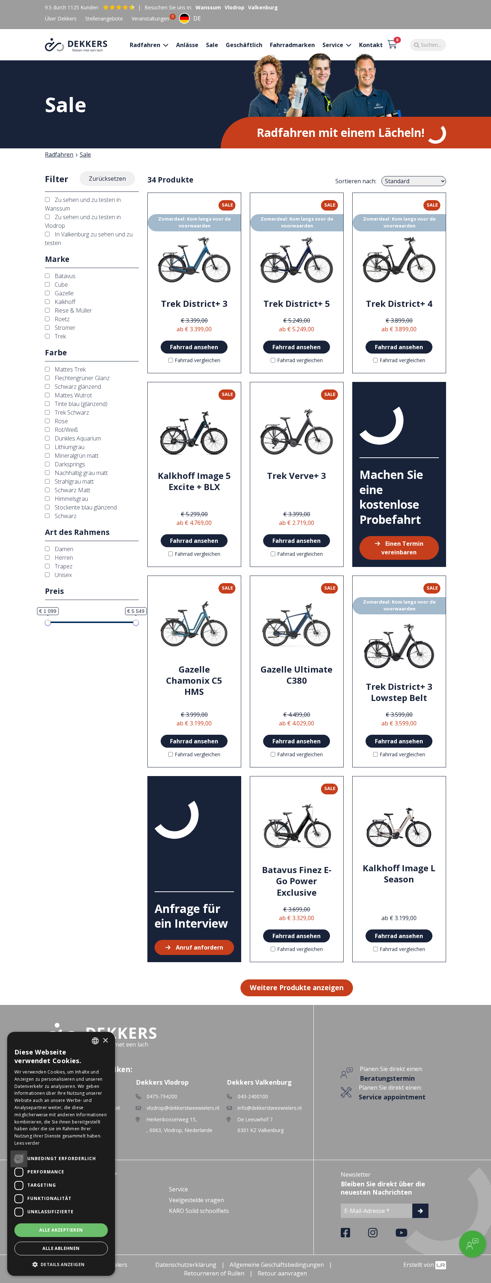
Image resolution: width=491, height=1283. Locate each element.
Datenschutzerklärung (185, 1265)
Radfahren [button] (146, 45)
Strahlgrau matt (73, 481)
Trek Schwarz (71, 412)
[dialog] (61, 1154)
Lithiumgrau (68, 447)
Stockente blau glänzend (85, 507)
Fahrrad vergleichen (197, 360)
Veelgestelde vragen (196, 1200)
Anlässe (187, 45)
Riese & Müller (72, 310)
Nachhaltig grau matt (80, 473)
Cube (60, 285)
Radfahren (59, 154)
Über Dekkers (61, 18)
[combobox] (190, 18)
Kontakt (371, 45)
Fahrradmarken (292, 45)
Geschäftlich (244, 45)
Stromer (64, 328)
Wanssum (208, 7)
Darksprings (69, 464)
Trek (59, 336)
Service (178, 1189)
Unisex (62, 575)
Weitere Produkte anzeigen (297, 987)
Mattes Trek (69, 369)
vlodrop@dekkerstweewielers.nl (183, 1107)
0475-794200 (162, 1096)
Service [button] (333, 45)
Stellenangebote (104, 18)
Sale (212, 45)
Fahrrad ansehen (194, 347)
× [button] (105, 1040)
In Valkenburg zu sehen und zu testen (89, 238)
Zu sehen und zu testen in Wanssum (83, 204)
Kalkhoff (64, 302)
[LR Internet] (440, 1265)
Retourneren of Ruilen (214, 1273)
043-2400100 (253, 1096)
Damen (63, 549)
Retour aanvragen (282, 1273)
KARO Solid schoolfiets (199, 1211)
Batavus (64, 276)
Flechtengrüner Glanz (81, 378)
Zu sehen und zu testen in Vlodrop (83, 221)
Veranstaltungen (150, 18)
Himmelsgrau (70, 499)
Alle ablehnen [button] (60, 1248)
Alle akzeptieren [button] (61, 1230)
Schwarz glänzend (77, 387)
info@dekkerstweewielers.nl (270, 1107)
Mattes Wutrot (72, 395)
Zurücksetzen (107, 179)
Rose (60, 421)
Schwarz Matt (71, 490)
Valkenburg (263, 7)
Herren (63, 558)
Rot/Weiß (65, 430)
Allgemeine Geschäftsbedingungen (277, 1265)
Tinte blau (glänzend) (80, 404)
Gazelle (63, 293)
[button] (61, 1264)
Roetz (61, 319)
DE (197, 18)
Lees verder (27, 1143)
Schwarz (65, 516)
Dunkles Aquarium (77, 438)
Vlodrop (234, 7)
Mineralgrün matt (75, 456)
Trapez (63, 566)
